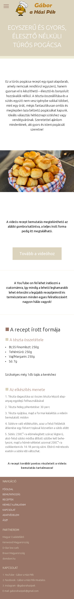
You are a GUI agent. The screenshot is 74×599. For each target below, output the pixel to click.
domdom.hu (9, 558)
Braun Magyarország (14, 553)
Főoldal (8, 489)
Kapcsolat (9, 509)
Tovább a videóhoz (37, 253)
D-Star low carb (11, 547)
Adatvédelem (11, 515)
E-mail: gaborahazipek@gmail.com (21, 591)
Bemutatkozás (11, 494)
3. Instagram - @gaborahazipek (19, 585)
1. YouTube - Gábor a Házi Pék (18, 574)
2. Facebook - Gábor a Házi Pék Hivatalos (24, 580)
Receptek (8, 499)
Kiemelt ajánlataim (14, 504)
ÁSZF (5, 520)
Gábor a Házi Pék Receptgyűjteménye (37, 8)
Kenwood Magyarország (16, 542)
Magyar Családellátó (13, 537)
